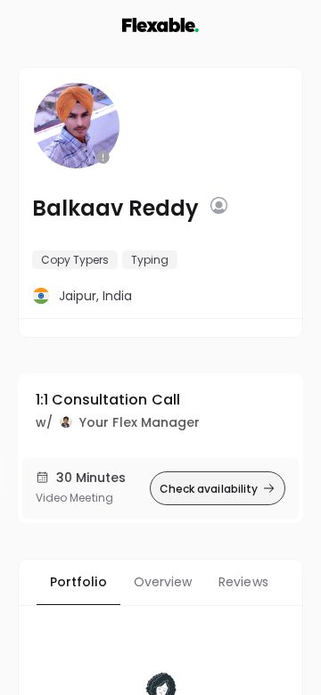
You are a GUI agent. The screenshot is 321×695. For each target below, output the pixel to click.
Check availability (209, 488)
